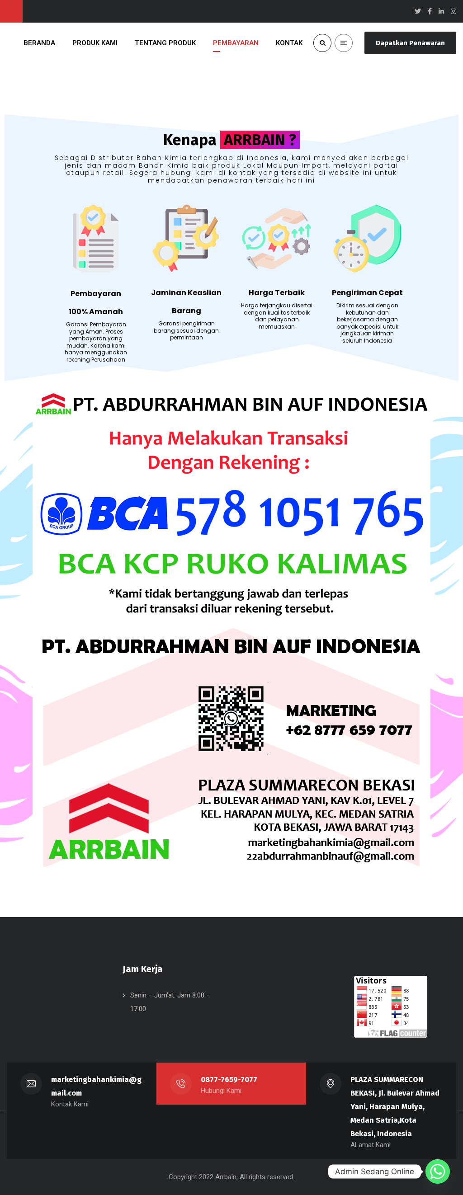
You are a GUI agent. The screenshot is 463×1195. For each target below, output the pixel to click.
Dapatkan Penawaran (410, 43)
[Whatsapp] (437, 1171)
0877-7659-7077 (229, 1079)
